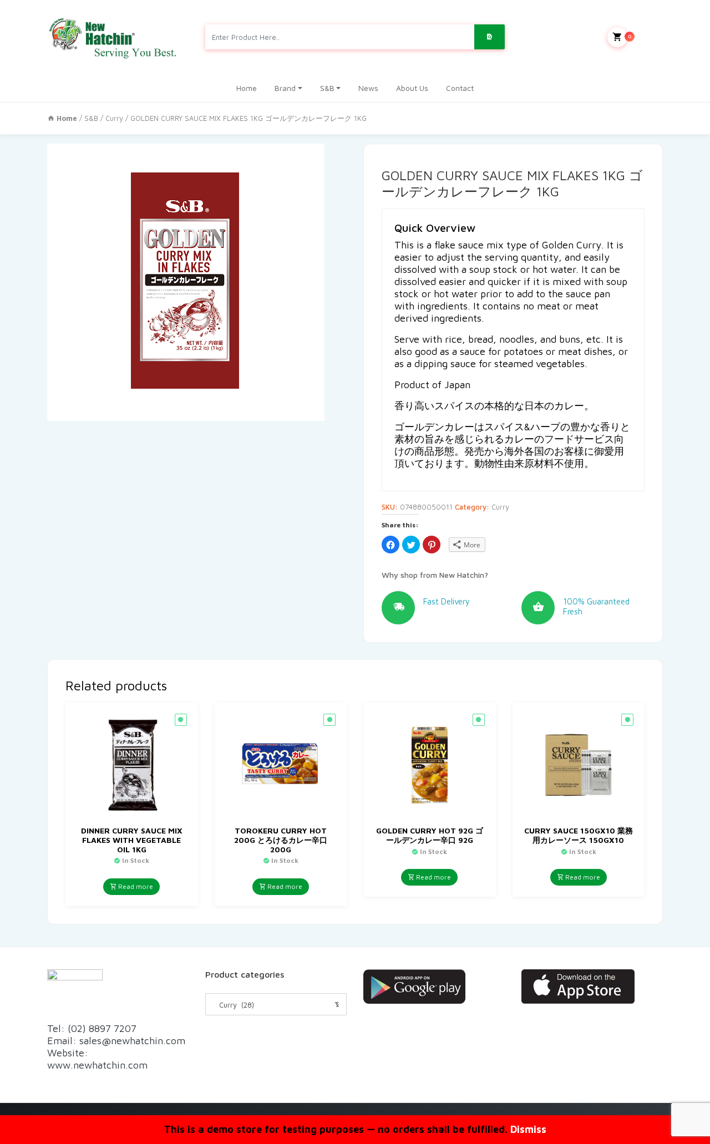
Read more (134, 886)
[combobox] (276, 1004)
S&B (327, 88)
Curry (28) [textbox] (275, 1004)
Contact (460, 88)
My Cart (645, 36)
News (368, 88)
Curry (114, 118)
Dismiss (528, 1129)
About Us (412, 88)
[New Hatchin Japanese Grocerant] (113, 37)
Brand (285, 88)
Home (246, 88)
